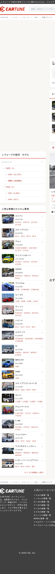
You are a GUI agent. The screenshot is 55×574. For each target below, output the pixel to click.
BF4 (22, 466)
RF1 (17, 236)
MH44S (18, 455)
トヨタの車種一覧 (41, 495)
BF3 (17, 466)
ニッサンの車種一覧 (42, 498)
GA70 (35, 301)
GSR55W (19, 341)
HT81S (26, 222)
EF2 (22, 327)
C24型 (25, 401)
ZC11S (34, 222)
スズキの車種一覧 (41, 512)
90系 (29, 301)
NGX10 (34, 427)
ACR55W (29, 339)
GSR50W (38, 339)
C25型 (32, 401)
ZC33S (18, 264)
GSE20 (18, 355)
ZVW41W (35, 289)
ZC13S (18, 225)
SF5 (17, 441)
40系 (17, 289)
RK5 (17, 390)
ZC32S (34, 262)
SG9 (34, 441)
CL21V (26, 250)
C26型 (39, 401)
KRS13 (27, 276)
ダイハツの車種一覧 (42, 515)
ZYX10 (26, 427)
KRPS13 (18, 276)
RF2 (22, 236)
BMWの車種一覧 (41, 518)
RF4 (34, 236)
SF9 (22, 441)
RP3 (28, 390)
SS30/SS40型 (21, 248)
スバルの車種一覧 (41, 508)
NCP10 (35, 313)
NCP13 (18, 315)
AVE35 (33, 352)
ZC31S (26, 262)
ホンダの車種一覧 (41, 502)
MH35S (35, 453)
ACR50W (19, 339)
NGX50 (18, 427)
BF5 (28, 466)
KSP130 (18, 313)
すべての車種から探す (34, 472)
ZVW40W (25, 289)
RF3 (28, 236)
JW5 (17, 378)
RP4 (34, 390)
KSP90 (27, 313)
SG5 (28, 441)
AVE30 (26, 352)
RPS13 (35, 276)
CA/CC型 (32, 248)
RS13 (17, 278)
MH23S (18, 453)
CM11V (35, 413)
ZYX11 (18, 429)
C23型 (17, 401)
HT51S (18, 222)
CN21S (18, 416)
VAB (17, 366)
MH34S (27, 453)
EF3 (28, 327)
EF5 (33, 327)
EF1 (17, 327)
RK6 (22, 390)
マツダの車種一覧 (41, 505)
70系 (17, 301)
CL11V (18, 250)
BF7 (33, 466)
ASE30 (18, 352)
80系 (23, 301)
